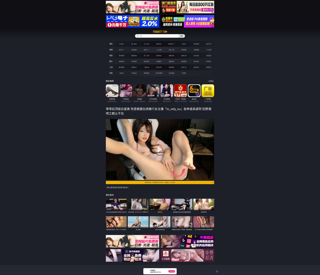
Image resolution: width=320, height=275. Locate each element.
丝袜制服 (183, 50)
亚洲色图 (134, 61)
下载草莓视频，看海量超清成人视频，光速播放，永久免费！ (160, 182)
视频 (111, 50)
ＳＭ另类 (208, 50)
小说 (111, 67)
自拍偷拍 (134, 50)
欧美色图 (146, 61)
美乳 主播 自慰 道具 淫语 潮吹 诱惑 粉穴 (117, 187)
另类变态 (208, 56)
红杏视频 (171, 73)
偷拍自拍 (134, 56)
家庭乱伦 (134, 67)
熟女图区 (196, 61)
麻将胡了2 (171, 44)
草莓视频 (146, 73)
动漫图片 (159, 61)
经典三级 (183, 56)
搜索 (181, 36)
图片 (111, 61)
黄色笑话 (196, 67)
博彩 (111, 44)
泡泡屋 (184, 73)
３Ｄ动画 (159, 50)
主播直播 (196, 50)
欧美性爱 (159, 56)
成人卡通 (146, 56)
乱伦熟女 (196, 56)
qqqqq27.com (160, 31)
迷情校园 (171, 67)
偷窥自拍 (121, 61)
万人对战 (146, 44)
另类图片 (208, 61)
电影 (111, 55)
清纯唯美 (183, 61)
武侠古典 (159, 67)
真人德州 (134, 44)
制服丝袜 (171, 56)
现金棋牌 (196, 44)
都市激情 (121, 67)
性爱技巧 (208, 67)
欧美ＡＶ (146, 50)
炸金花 (184, 44)
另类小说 (183, 67)
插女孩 (122, 73)
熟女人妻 (171, 50)
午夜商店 (134, 73)
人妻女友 (146, 67)
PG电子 (121, 44)
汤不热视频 (159, 73)
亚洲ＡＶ (121, 50)
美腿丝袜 (171, 61)
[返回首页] (217, 271)
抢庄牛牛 (208, 44)
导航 (111, 73)
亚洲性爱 (121, 56)
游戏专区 (159, 44)
